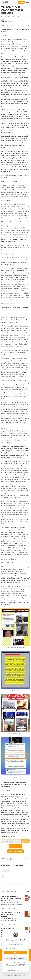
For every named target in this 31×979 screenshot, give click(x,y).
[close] (26, 932)
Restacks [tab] (12, 871)
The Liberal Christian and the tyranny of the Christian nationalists (11, 903)
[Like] (3, 25)
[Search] (28, 891)
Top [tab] (3, 891)
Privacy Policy (20, 965)
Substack (7, 975)
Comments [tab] (5, 871)
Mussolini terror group (10, 567)
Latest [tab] (7, 891)
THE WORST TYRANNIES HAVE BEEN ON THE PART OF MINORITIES (11, 898)
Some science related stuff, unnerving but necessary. (9, 919)
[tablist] (8, 871)
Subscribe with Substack (16, 958)
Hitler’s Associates (10, 222)
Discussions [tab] (14, 891)
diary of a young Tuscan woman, (13, 429)
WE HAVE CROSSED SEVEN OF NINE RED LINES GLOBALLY (10, 914)
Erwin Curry (8, 20)
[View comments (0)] (7, 25)
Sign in (27, 2)
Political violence (6, 586)
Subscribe (21, 2)
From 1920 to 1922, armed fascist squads (13, 501)
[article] (15, 902)
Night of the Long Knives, (8, 204)
